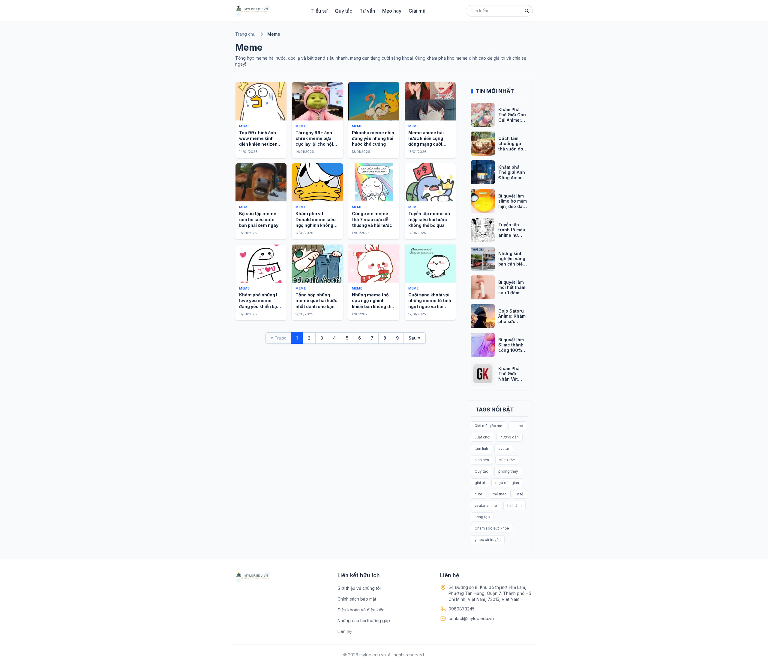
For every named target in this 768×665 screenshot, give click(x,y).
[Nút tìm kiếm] (526, 10)
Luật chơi (482, 437)
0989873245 (461, 608)
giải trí (480, 482)
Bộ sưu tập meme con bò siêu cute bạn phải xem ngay (258, 219)
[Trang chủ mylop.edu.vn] (253, 11)
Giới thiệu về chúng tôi (359, 588)
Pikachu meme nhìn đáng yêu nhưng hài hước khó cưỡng (373, 138)
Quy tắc (343, 11)
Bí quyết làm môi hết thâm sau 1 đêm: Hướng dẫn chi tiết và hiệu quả (511, 295)
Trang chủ (245, 34)
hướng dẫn (509, 437)
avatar (503, 448)
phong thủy (508, 471)
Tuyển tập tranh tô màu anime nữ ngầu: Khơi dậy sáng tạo (511, 235)
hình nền (482, 460)
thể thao (500, 494)
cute (478, 494)
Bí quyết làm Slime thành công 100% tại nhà (511, 347)
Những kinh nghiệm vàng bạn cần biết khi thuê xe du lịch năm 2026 (511, 266)
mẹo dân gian (507, 482)
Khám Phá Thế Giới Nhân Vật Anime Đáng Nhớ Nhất (511, 379)
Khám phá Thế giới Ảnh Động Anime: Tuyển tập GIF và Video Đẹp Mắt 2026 (512, 180)
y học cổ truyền (488, 539)
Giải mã (417, 11)
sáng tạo (482, 517)
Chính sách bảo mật (357, 598)
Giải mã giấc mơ (488, 425)
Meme (244, 126)
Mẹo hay (391, 11)
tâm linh (481, 448)
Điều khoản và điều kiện (361, 609)
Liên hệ (345, 631)
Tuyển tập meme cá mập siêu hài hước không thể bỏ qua (429, 219)
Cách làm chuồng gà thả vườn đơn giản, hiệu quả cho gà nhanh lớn (513, 151)
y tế (520, 494)
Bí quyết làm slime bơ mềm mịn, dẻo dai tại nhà (512, 203)
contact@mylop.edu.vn (471, 618)
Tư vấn (367, 11)
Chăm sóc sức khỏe (492, 528)
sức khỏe (507, 460)
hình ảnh (514, 505)
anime (517, 425)
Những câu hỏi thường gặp (364, 620)
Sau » (415, 337)
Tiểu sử (319, 11)
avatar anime (486, 505)
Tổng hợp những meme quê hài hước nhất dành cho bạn (317, 300)
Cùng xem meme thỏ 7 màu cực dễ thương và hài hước (372, 219)
